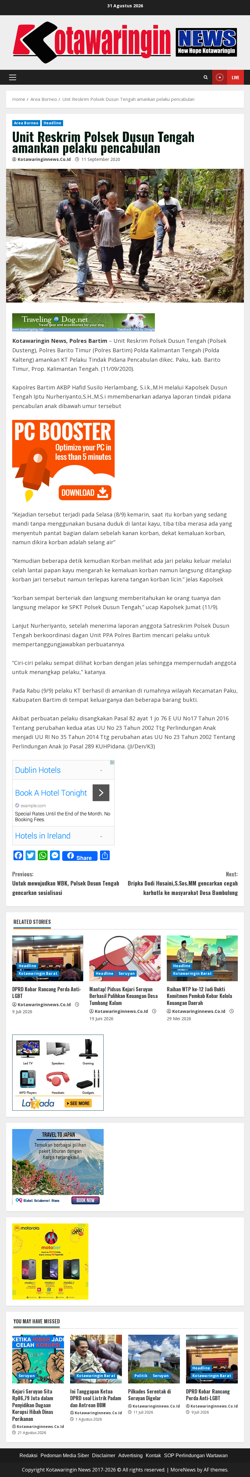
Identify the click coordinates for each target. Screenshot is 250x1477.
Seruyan (127, 973)
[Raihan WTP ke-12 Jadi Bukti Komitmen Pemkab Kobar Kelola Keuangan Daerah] (202, 958)
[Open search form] (206, 77)
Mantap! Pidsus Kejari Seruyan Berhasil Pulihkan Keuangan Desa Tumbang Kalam (123, 996)
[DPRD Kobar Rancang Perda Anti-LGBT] (47, 958)
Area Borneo (26, 123)
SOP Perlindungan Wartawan (196, 1455)
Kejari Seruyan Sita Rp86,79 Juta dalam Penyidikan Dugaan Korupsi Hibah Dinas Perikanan (32, 1405)
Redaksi (29, 1455)
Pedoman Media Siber (65, 1455)
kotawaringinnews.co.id (44, 159)
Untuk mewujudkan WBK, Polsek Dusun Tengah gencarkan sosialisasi (65, 883)
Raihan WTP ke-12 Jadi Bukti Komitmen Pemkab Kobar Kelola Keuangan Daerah (199, 996)
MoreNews (183, 1469)
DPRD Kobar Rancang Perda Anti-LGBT (46, 992)
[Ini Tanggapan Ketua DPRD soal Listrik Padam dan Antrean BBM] (96, 1359)
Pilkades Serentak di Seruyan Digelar (149, 1395)
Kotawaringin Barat (38, 973)
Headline (52, 123)
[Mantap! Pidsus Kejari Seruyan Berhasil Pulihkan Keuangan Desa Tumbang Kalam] (124, 958)
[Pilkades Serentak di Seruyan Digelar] (154, 1359)
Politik (141, 1375)
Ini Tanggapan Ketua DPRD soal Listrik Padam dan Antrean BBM (95, 1398)
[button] (12, 77)
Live (235, 77)
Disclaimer (103, 1455)
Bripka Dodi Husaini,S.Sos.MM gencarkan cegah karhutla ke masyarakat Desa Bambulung (183, 883)
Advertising (130, 1455)
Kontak (153, 1455)
